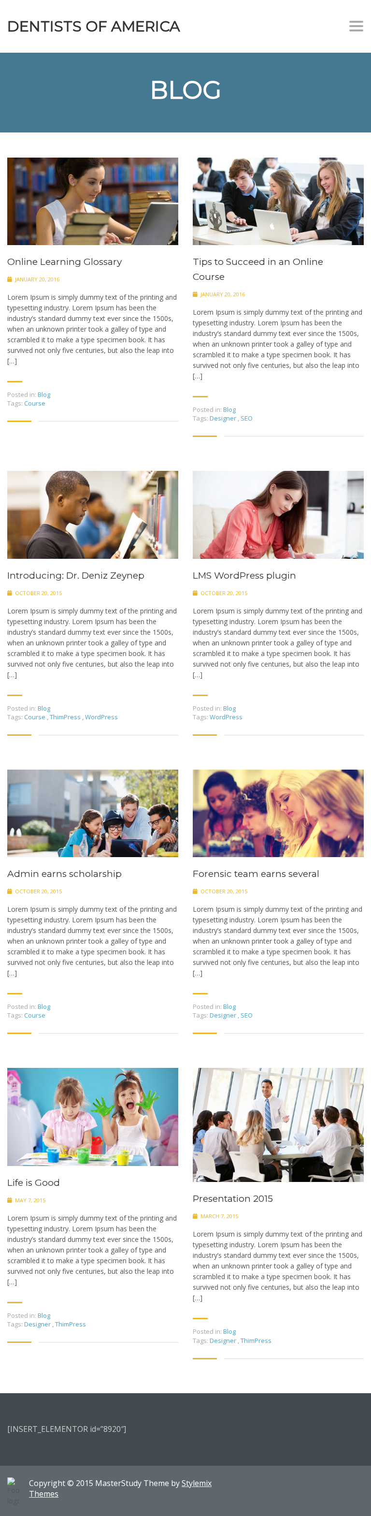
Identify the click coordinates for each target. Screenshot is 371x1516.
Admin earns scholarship (64, 873)
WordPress (101, 717)
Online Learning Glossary (64, 261)
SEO (247, 418)
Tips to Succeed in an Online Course (258, 269)
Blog (44, 394)
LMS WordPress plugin (244, 575)
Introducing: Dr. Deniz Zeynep (75, 575)
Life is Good (33, 1182)
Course (34, 403)
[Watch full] (92, 201)
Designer (224, 418)
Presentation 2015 (233, 1198)
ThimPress (66, 717)
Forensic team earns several (256, 873)
